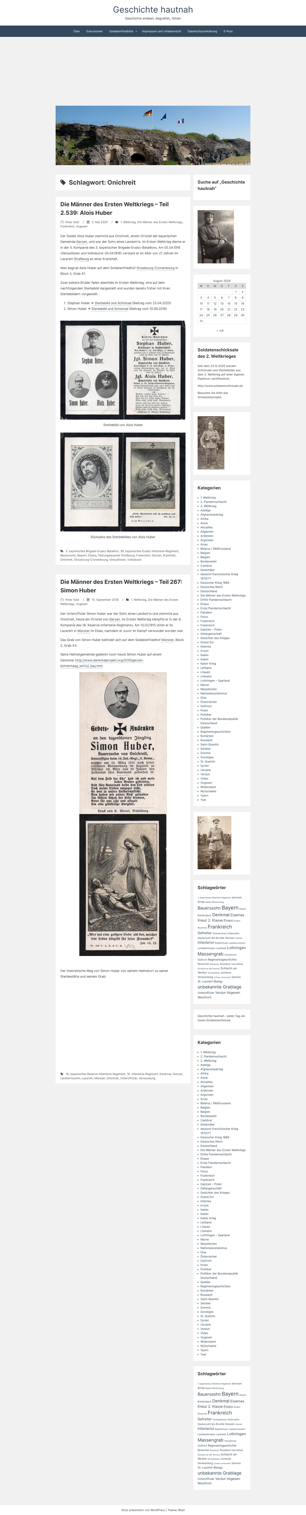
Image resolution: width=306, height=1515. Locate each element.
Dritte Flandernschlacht (216, 599)
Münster (83, 631)
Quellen (205, 727)
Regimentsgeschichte (222, 959)
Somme (205, 753)
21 (228, 309)
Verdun (205, 774)
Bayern (82, 555)
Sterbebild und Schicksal (113, 303)
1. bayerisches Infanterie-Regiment (214, 897)
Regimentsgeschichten (215, 731)
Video (204, 778)
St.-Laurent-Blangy (210, 981)
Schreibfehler (214, 973)
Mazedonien (208, 689)
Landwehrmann (206, 948)
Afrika (204, 519)
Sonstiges (207, 757)
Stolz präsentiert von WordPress (143, 1510)
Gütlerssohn (233, 933)
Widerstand (208, 787)
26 (215, 315)
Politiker (205, 714)
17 (201, 309)
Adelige (205, 510)
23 (242, 309)
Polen (204, 710)
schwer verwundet (222, 977)
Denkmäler (207, 570)
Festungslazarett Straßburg (116, 555)
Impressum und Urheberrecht (161, 31)
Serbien (205, 748)
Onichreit (66, 559)
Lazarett (87, 1078)
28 (229, 315)
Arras (204, 544)
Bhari (181, 1510)
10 (201, 303)
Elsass (92, 555)
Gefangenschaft (211, 633)
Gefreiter (205, 933)
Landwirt (221, 948)
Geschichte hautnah (153, 9)
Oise (203, 697)
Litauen (205, 672)
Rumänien (206, 736)
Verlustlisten (117, 559)
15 (235, 303)
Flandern (206, 612)
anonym (237, 897)
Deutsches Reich (211, 587)
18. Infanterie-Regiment (142, 1074)
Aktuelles (206, 527)
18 (208, 309)
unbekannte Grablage (219, 986)
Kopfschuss (221, 942)
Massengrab (210, 953)
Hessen (230, 937)
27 (222, 315)
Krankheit (169, 555)
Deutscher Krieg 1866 (214, 582)
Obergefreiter (230, 955)
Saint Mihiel (237, 964)
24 (201, 315)
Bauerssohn (68, 555)
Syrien (204, 765)
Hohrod (239, 938)
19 (215, 309)
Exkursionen (94, 31)
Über (76, 31)
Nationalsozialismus (213, 693)
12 (215, 303)
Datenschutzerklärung (202, 31)
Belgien (205, 553)
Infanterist (206, 942)
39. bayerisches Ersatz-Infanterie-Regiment (149, 551)
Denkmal (165, 1074)
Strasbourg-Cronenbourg (156, 268)
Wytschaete (208, 791)
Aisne (204, 523)
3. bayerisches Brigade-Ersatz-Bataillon (92, 551)
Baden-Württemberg (215, 902)
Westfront (204, 997)
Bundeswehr (208, 561)
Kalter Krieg (208, 663)
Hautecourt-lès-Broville (211, 937)
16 (242, 303)
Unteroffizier (128, 1078)
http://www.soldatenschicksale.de (220, 386)
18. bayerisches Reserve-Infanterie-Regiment (95, 1074)
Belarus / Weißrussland (215, 548)
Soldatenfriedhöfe (121, 31)
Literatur (206, 676)
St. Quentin (207, 761)
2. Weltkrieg (208, 506)
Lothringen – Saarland (215, 680)
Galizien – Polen (211, 629)
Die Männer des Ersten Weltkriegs (159, 222)
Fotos (204, 616)
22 (235, 309)
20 (222, 309)
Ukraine (205, 770)
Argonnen (206, 540)
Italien (204, 655)
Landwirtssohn (70, 1078)
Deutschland (208, 591)
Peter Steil (72, 222)
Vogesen (81, 226)
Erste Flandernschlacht (215, 608)
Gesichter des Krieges (215, 638)
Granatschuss (219, 933)
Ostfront (206, 706)
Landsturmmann (237, 943)
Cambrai (206, 565)
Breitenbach (204, 915)
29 (235, 315)
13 (221, 303)
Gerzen (81, 242)
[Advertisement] (153, 72)
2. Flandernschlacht (213, 502)
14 (228, 303)
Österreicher (208, 702)
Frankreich (67, 226)
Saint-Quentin (209, 744)
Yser (203, 799)
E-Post (228, 31)
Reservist (203, 964)
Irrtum (204, 651)
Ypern (204, 795)
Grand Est (207, 642)
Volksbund (134, 559)
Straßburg (81, 259)
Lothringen (236, 948)
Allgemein (207, 531)
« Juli (220, 330)
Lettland (205, 668)
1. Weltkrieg (128, 222)
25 (208, 315)
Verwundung (147, 1078)
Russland (206, 740)
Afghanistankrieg (211, 514)
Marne (204, 685)
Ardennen (206, 536)
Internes (205, 646)
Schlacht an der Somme (209, 968)
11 (208, 303)
